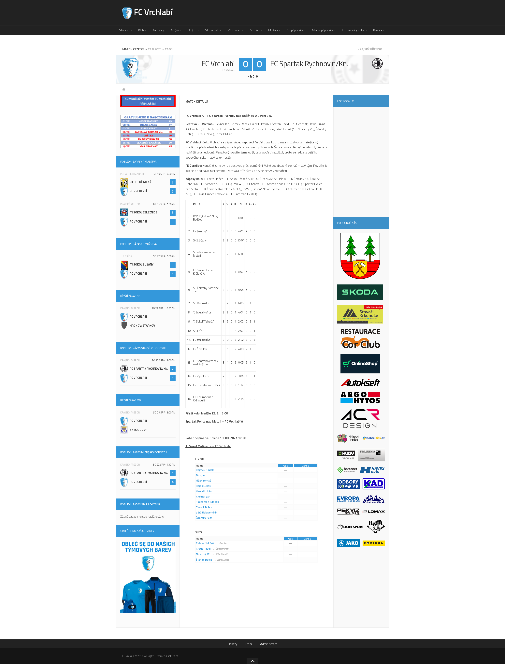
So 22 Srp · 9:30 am (164, 465)
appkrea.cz (172, 656)
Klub (141, 30)
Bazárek (378, 30)
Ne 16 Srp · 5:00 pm (164, 204)
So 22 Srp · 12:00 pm (164, 360)
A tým (175, 30)
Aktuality (159, 30)
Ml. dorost (234, 30)
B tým (192, 30)
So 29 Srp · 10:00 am (164, 308)
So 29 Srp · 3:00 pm (164, 412)
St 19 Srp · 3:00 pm (164, 174)
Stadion (124, 30)
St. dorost (211, 30)
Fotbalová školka (353, 30)
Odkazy (233, 644)
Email (248, 644)
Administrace (268, 644)
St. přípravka (295, 30)
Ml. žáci (273, 30)
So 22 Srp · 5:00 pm (164, 256)
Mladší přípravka (322, 30)
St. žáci (254, 30)
